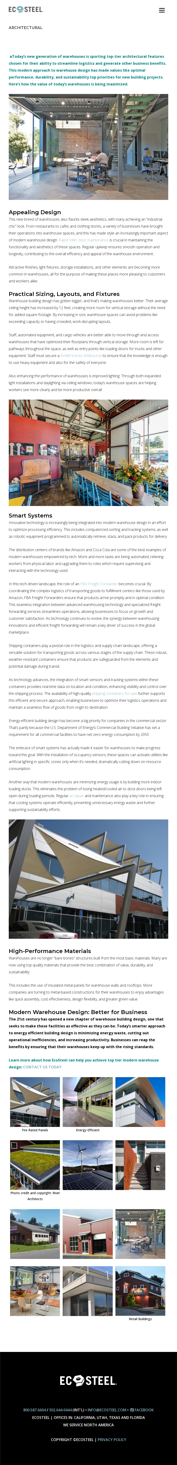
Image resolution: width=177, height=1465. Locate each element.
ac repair (76, 795)
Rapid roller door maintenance (84, 240)
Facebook (144, 1409)
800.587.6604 (34, 1409)
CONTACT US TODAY (42, 1067)
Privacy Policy (112, 1439)
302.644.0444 (60, 1409)
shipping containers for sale (114, 693)
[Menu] (162, 9)
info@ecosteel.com (107, 1409)
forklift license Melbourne (81, 355)
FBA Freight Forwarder (99, 583)
